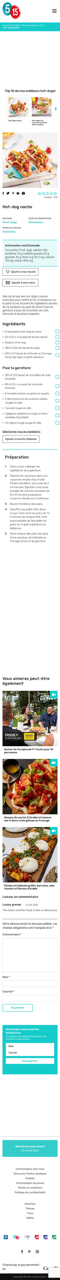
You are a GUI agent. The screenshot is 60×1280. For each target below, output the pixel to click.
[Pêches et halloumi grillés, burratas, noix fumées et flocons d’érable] (30, 854)
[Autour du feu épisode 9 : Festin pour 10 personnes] (30, 718)
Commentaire (11, 934)
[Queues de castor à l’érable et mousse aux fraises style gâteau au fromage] (30, 786)
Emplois (30, 1178)
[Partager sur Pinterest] (13, 193)
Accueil (6, 25)
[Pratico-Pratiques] (5, 1237)
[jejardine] (54, 1237)
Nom (6, 977)
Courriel (8, 991)
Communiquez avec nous (30, 1168)
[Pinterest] (29, 1251)
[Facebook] (22, 1251)
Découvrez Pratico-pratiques (30, 1173)
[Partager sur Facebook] (3, 193)
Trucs (30, 1213)
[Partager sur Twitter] (8, 193)
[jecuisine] (37, 1237)
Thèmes (30, 1208)
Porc (42, 25)
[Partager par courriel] (23, 193)
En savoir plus (30, 1148)
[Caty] (27, 1237)
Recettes (16, 25)
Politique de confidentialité (30, 1192)
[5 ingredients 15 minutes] (7, 11)
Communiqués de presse (30, 1183)
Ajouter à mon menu (23, 282)
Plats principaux (30, 25)
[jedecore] (45, 1237)
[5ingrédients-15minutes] (16, 1237)
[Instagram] (37, 1251)
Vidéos (30, 1217)
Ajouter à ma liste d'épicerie (21, 439)
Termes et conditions (30, 1187)
